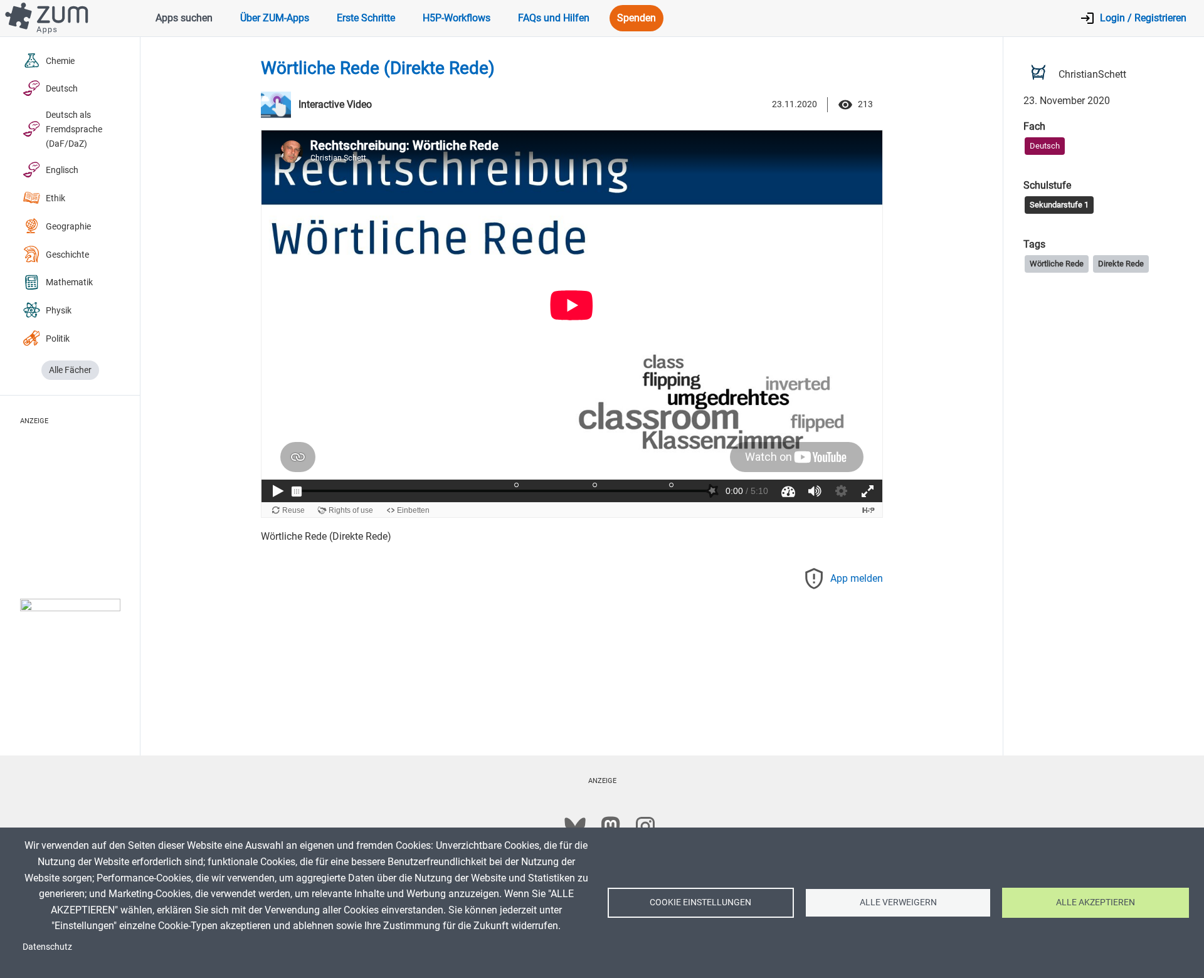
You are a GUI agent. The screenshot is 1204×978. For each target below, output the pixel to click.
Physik (58, 310)
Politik (58, 339)
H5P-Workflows (456, 18)
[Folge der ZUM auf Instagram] (645, 826)
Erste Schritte (366, 18)
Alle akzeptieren (1095, 902)
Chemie (60, 61)
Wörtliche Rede (1057, 263)
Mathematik (69, 282)
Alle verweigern (898, 902)
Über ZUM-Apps (274, 18)
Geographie (68, 226)
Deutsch (62, 88)
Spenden (636, 18)
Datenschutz (47, 947)
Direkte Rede (1121, 263)
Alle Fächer (70, 370)
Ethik (55, 198)
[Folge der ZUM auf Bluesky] (575, 826)
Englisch (62, 170)
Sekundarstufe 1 (1059, 204)
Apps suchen (184, 18)
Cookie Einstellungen (700, 902)
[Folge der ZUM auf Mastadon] (610, 826)
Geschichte (67, 255)
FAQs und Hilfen (553, 18)
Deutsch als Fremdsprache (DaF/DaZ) (74, 129)
